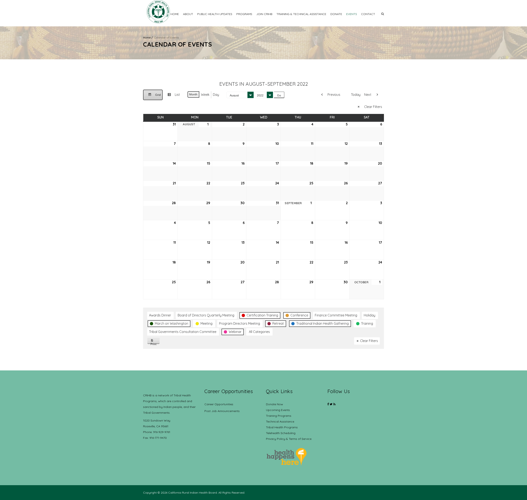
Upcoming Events (278, 410)
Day (216, 95)
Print (155, 343)
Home (174, 14)
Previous (334, 95)
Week (205, 95)
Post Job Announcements (222, 411)
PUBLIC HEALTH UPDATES (214, 14)
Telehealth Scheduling (280, 433)
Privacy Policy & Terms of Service (288, 439)
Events (351, 14)
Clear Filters (373, 107)
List (172, 96)
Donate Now (274, 404)
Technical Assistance (280, 421)
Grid (153, 96)
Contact (368, 14)
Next (367, 95)
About (188, 14)
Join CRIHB (264, 14)
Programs (244, 14)
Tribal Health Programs (282, 427)
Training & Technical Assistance (301, 14)
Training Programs (278, 416)
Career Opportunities (218, 404)
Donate (336, 14)
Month (193, 94)
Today (355, 95)
